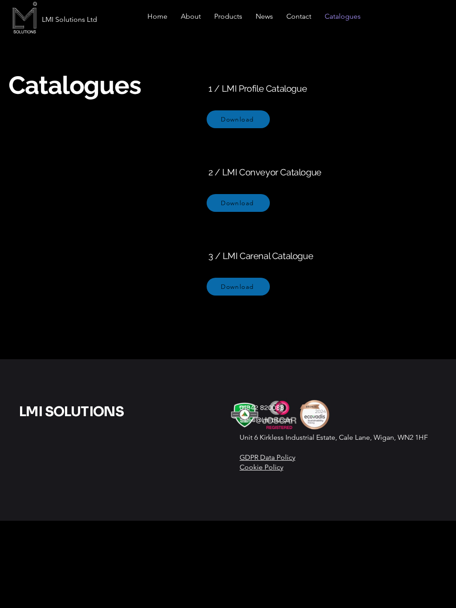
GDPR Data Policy (267, 457)
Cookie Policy (261, 467)
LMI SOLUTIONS (71, 411)
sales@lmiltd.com (266, 420)
